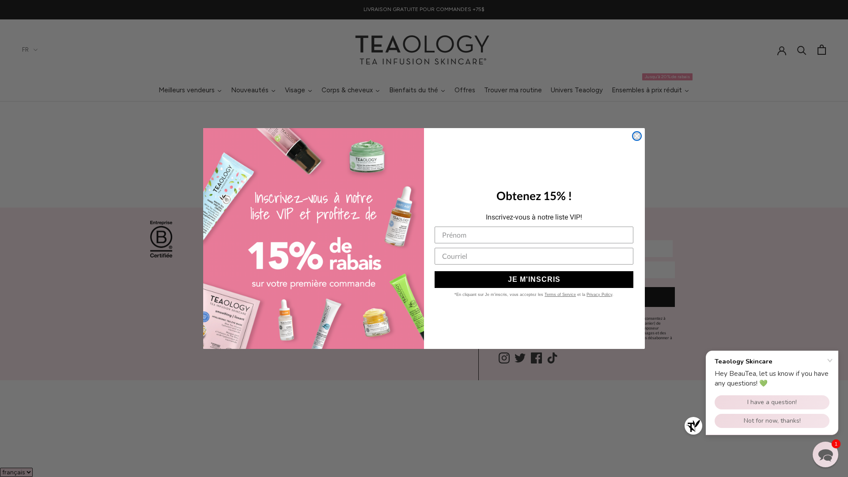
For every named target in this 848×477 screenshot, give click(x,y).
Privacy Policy (599, 294)
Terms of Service (560, 294)
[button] (825, 454)
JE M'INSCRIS (534, 279)
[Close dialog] (636, 136)
